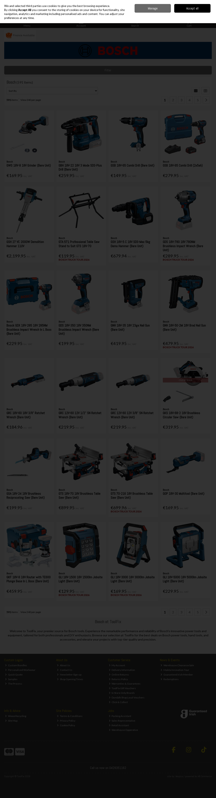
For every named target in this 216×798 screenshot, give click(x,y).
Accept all (192, 8)
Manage (153, 8)
